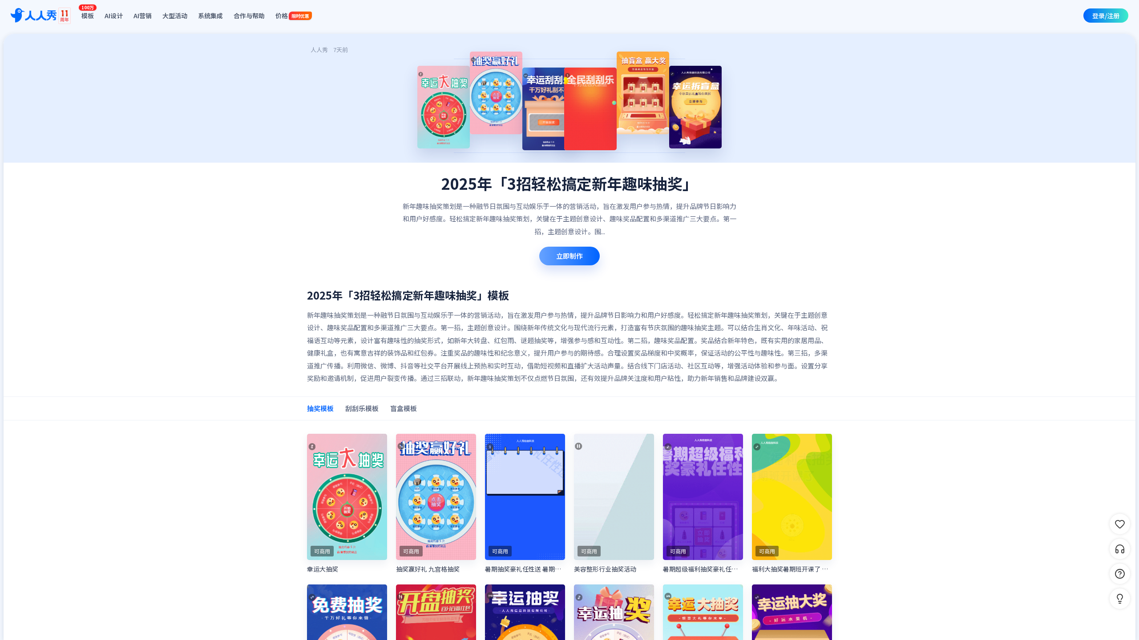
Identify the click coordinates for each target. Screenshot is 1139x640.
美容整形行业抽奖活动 (605, 568)
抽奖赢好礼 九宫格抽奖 (428, 568)
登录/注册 (1105, 15)
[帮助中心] (1120, 574)
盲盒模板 (403, 408)
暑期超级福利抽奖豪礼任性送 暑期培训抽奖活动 (703, 568)
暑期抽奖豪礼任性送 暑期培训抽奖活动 (525, 568)
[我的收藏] (1120, 524)
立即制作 (569, 255)
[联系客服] (1120, 549)
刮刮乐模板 (362, 408)
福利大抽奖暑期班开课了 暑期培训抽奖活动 (792, 568)
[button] (1120, 598)
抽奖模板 (320, 408)
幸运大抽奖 (322, 568)
